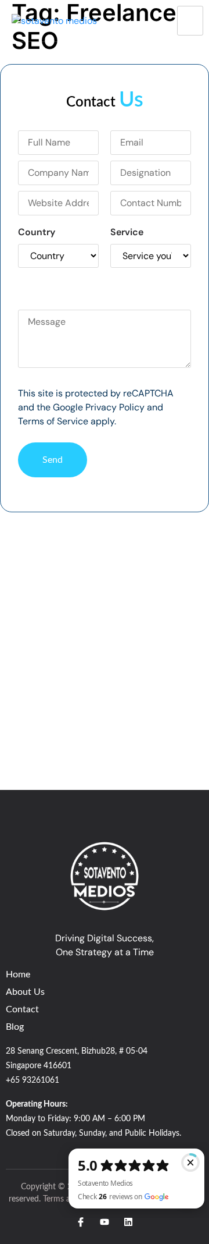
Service (126, 232)
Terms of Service (53, 421)
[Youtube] (104, 1222)
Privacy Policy (115, 407)
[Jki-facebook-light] (80, 1222)
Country (36, 232)
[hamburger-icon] (190, 21)
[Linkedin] (128, 1222)
